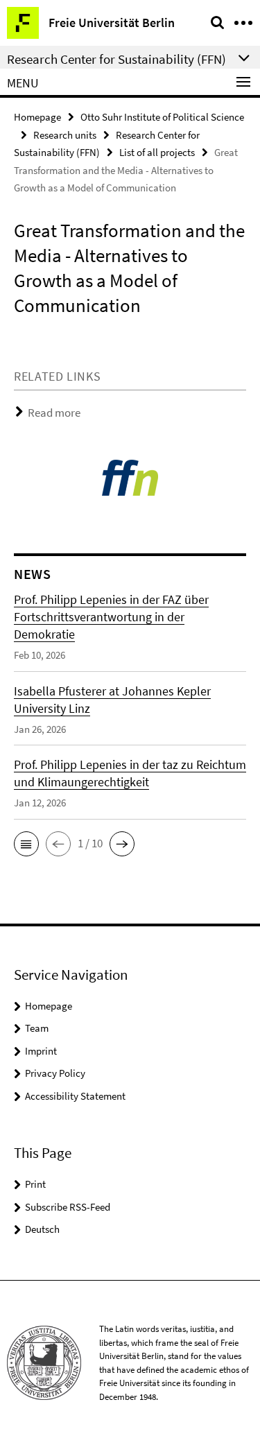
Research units (64, 134)
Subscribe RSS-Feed (67, 1206)
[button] (26, 844)
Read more (54, 412)
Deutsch (42, 1229)
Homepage (37, 116)
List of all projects (157, 152)
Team (37, 1028)
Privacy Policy (55, 1073)
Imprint (41, 1050)
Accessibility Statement (75, 1095)
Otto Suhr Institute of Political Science (162, 116)
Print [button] (35, 1184)
